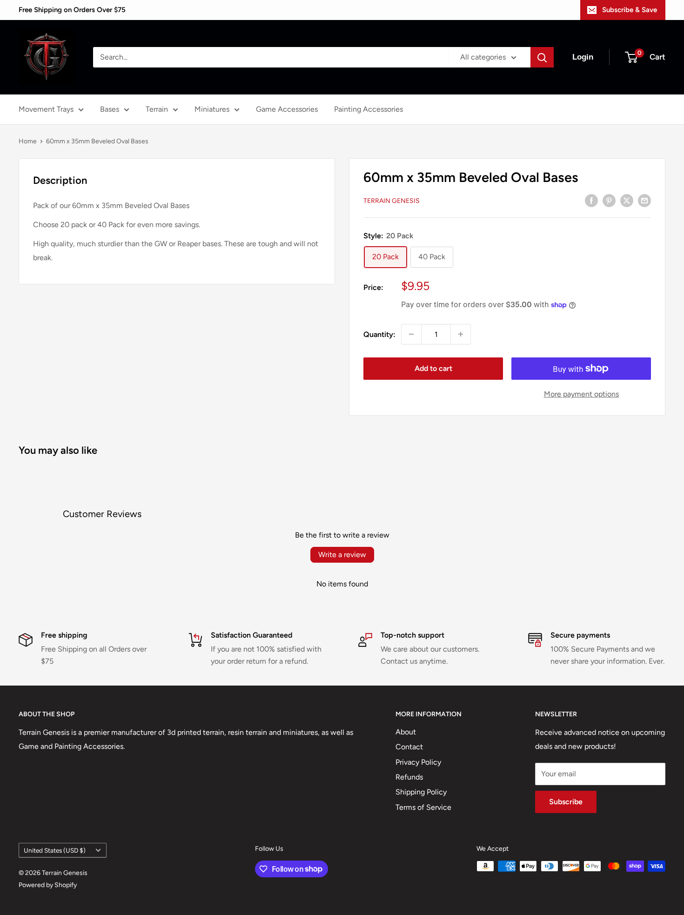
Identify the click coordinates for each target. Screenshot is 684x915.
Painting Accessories (368, 109)
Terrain (157, 109)
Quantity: (379, 334)
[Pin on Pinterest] (609, 200)
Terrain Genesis (391, 201)
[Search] (542, 57)
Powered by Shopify (48, 885)
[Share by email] (644, 200)
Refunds (409, 777)
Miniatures (211, 109)
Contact (409, 746)
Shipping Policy (421, 791)
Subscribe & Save (629, 10)
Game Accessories (287, 109)
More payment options (581, 394)
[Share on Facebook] (591, 200)
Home (28, 141)
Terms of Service (423, 807)
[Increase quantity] (460, 334)
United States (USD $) (55, 850)
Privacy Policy (418, 762)
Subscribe (566, 801)
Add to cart (433, 368)
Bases (109, 109)
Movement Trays (46, 109)
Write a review (342, 554)
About (406, 731)
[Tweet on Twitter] (626, 200)
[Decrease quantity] (411, 334)
